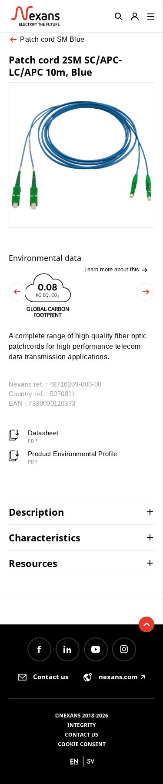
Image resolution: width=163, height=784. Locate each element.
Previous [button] (17, 291)
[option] (47, 294)
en (74, 761)
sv (91, 761)
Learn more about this (112, 269)
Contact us (81, 734)
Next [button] (145, 291)
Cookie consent (82, 744)
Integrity (81, 725)
